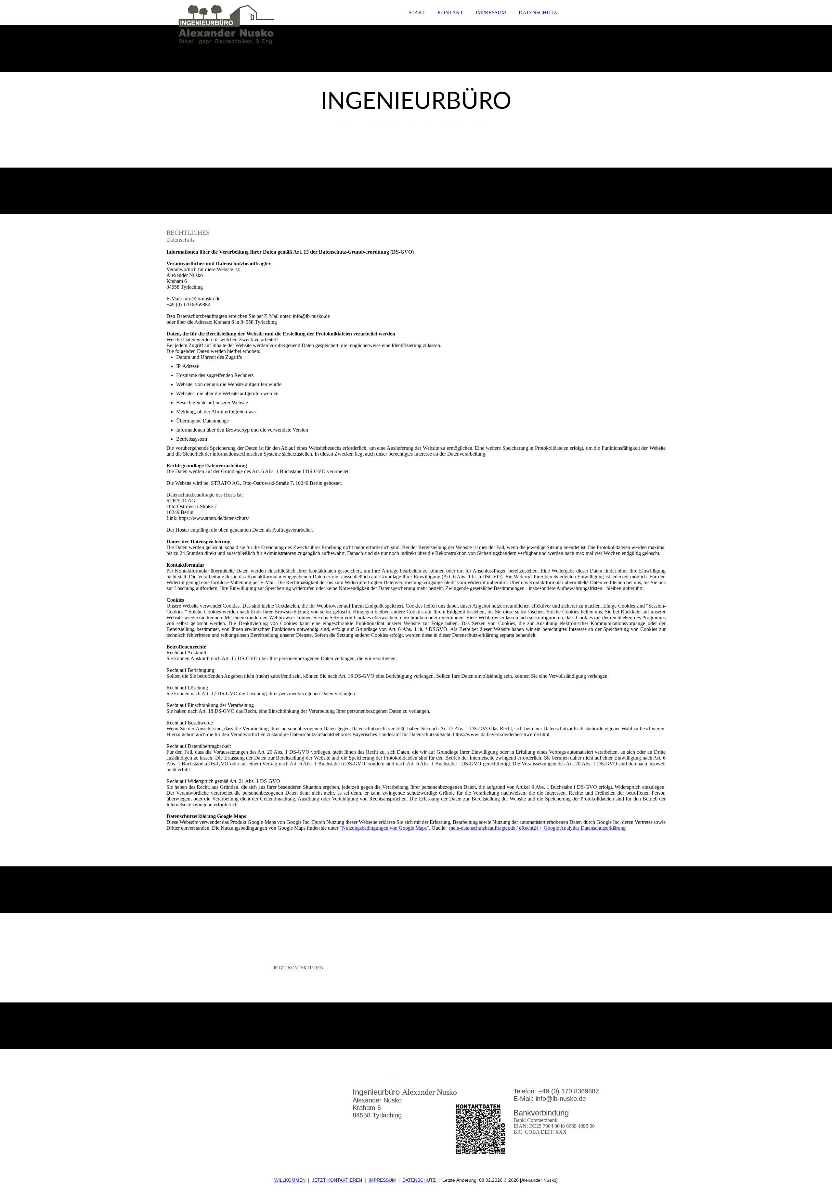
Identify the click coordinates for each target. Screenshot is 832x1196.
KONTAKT (450, 12)
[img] (223, 22)
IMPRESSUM (491, 12)
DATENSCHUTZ (538, 12)
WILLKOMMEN (290, 1180)
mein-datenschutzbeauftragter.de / (484, 828)
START (417, 12)
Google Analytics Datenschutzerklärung (585, 828)
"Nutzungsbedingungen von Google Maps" (384, 828)
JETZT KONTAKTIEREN (337, 1180)
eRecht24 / (531, 828)
